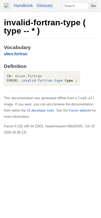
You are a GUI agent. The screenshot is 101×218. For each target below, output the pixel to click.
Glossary (45, 5)
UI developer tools (40, 110)
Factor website (80, 110)
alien (8, 54)
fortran (20, 54)
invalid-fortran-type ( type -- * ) (45, 26)
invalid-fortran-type (42, 80)
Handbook (23, 5)
